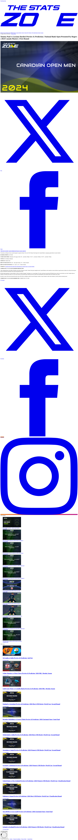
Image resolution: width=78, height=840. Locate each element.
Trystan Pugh (13, 33)
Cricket (25, 32)
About (39, 32)
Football (6, 32)
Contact (41, 32)
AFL (28, 32)
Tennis (9, 32)
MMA (12, 32)
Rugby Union (21, 32)
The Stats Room (35, 32)
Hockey (30, 32)
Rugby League (16, 32)
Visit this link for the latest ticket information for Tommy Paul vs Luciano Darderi (19, 266)
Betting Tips (2, 32)
